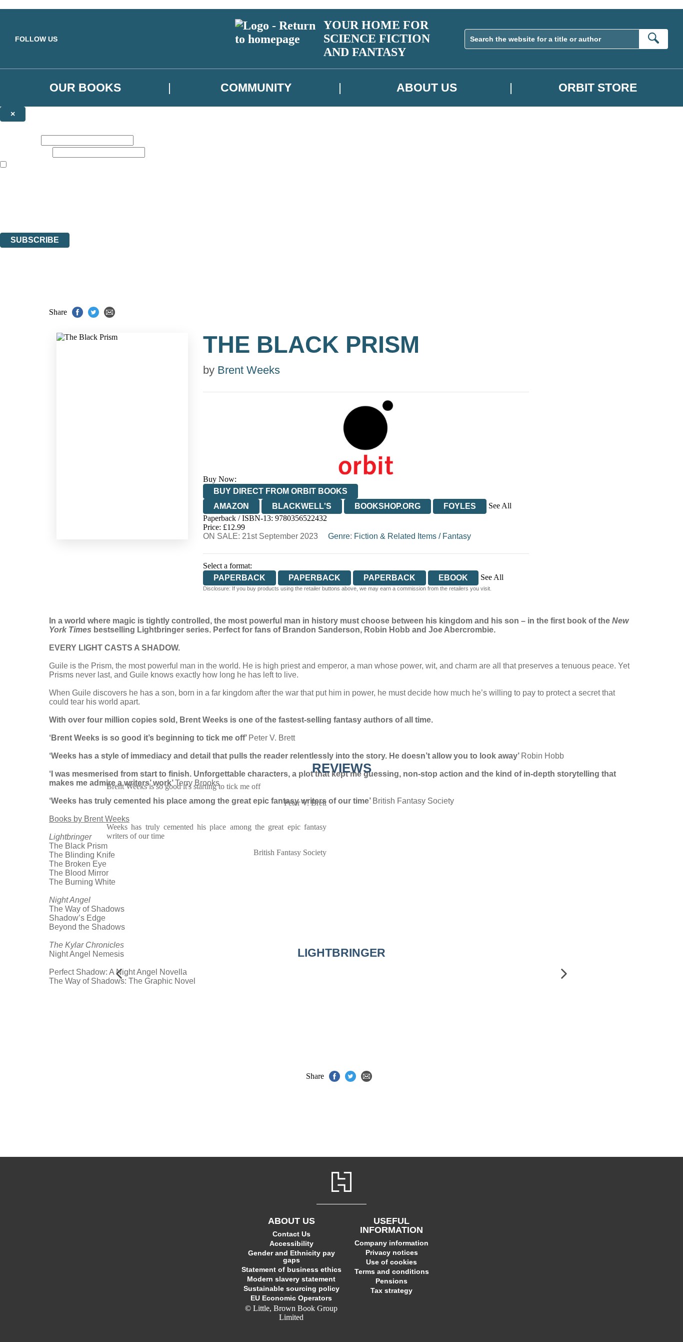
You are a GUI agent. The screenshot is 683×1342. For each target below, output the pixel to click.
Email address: (25, 152)
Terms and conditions (391, 1271)
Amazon (231, 506)
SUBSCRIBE (34, 240)
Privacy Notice (197, 210)
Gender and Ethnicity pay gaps (291, 1256)
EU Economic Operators (291, 1298)
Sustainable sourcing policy (292, 1288)
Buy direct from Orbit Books (281, 491)
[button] (119, 974)
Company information (391, 1243)
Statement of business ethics (292, 1269)
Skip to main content (32, 4)
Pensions (392, 1281)
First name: (19, 140)
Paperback (314, 577)
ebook (453, 577)
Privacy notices (392, 1252)
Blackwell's (302, 506)
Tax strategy (391, 1290)
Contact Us (291, 1234)
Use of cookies (391, 1262)
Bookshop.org (387, 506)
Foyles (460, 506)
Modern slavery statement (291, 1279)
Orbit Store (597, 87)
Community (256, 87)
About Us (426, 87)
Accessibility (292, 1243)
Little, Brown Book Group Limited (124, 192)
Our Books (85, 87)
